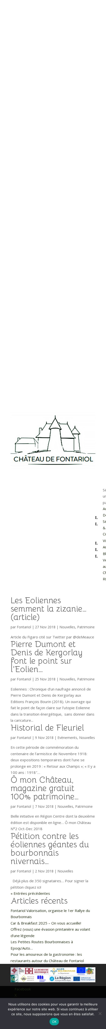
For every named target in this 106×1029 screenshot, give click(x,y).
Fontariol (24, 627)
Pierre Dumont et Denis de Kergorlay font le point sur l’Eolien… (47, 657)
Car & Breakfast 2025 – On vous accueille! (46, 923)
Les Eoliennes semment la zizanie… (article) (49, 608)
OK (54, 1022)
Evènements (67, 737)
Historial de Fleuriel (47, 727)
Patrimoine (86, 627)
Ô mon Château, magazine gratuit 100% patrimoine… (45, 788)
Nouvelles (67, 627)
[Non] (99, 1013)
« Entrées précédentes (30, 893)
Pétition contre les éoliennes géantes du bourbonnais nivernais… (50, 849)
